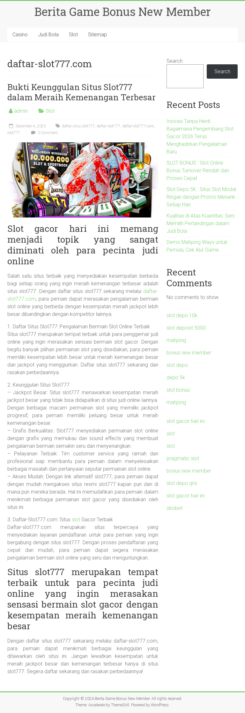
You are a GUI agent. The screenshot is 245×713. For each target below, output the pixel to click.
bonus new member (189, 353)
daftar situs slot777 (78, 126)
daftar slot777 (108, 126)
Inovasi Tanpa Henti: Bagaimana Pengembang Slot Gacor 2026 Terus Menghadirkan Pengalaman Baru (200, 136)
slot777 (13, 133)
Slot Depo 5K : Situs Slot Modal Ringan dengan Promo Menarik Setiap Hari (201, 197)
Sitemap (97, 35)
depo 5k (176, 377)
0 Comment (47, 133)
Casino (20, 35)
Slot (73, 35)
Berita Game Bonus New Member (122, 11)
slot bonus (178, 390)
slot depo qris (182, 483)
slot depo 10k (182, 315)
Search (174, 61)
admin (21, 111)
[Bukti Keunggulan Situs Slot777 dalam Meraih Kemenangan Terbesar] (82, 145)
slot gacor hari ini (185, 421)
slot (76, 520)
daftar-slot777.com (138, 126)
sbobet (174, 508)
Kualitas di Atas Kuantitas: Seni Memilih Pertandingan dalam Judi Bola (200, 223)
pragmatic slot (183, 458)
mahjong (176, 340)
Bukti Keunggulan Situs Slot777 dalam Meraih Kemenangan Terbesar (81, 92)
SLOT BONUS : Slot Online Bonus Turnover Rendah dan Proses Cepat (198, 170)
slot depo (177, 365)
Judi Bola (48, 35)
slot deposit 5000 (186, 328)
